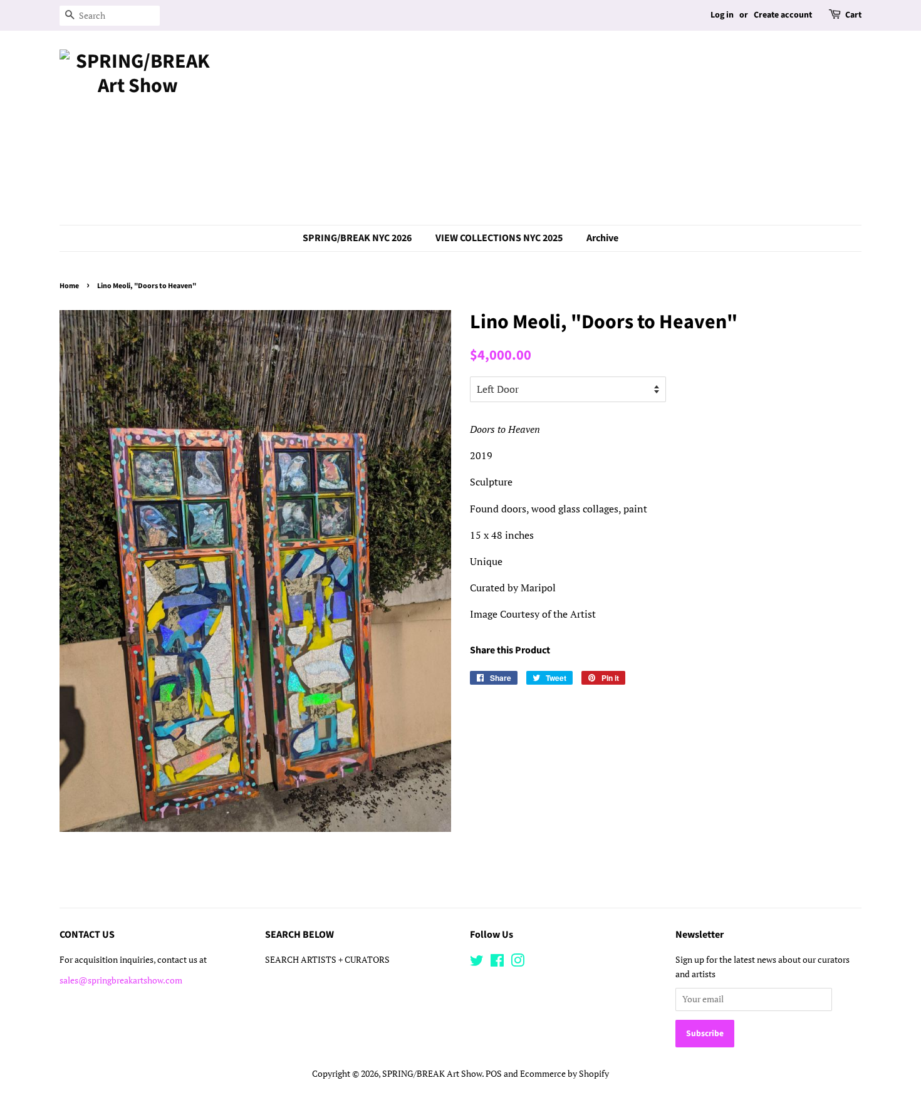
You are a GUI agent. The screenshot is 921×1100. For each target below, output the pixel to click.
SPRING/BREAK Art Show (432, 1073)
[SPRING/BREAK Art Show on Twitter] (477, 962)
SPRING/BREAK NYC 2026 (357, 238)
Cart (853, 15)
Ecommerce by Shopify (564, 1073)
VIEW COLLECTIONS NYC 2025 (499, 238)
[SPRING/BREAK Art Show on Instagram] (517, 962)
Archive (602, 238)
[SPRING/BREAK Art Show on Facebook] (497, 962)
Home (69, 286)
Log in (722, 15)
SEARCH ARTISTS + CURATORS (327, 959)
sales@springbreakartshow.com (121, 980)
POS (494, 1073)
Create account (783, 15)
